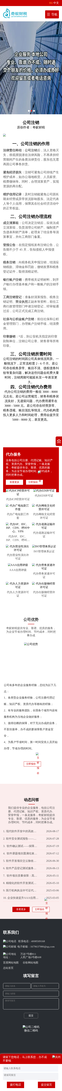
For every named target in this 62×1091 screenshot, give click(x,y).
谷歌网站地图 (30, 962)
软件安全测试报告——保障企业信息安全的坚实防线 (21, 838)
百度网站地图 (11, 962)
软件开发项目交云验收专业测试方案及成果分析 (21, 860)
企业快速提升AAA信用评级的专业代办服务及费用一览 (21, 897)
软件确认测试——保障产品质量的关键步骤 (21, 846)
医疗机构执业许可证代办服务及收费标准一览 (21, 890)
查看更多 (14, 482)
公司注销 (29, 143)
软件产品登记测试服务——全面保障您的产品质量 (21, 868)
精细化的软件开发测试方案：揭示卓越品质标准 (21, 883)
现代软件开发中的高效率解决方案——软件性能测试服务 (21, 831)
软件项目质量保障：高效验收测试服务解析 (21, 875)
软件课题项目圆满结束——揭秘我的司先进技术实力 (21, 853)
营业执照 (22, 301)
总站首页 (8, 968)
